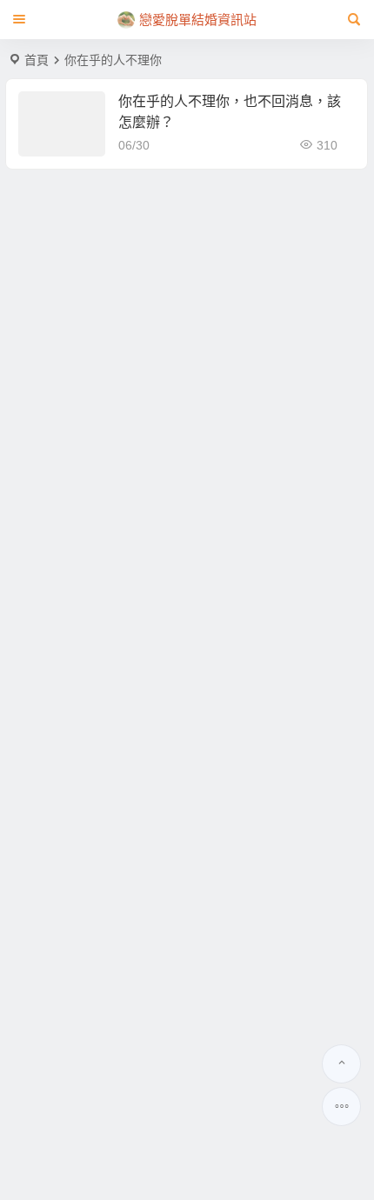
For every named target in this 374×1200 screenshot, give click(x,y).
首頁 (36, 60)
